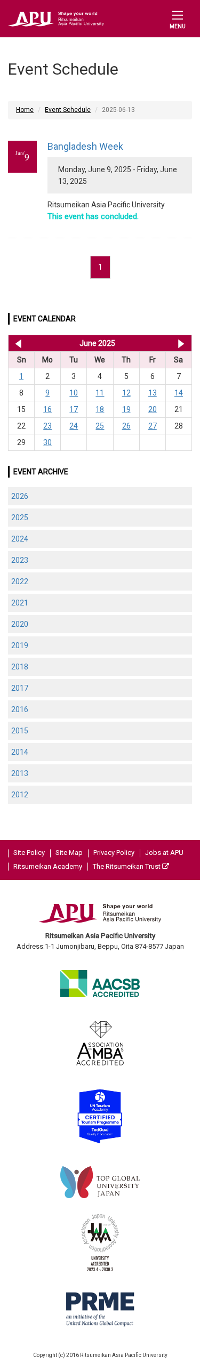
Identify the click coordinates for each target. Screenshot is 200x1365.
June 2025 (97, 343)
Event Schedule (68, 110)
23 (47, 426)
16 (47, 409)
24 (73, 426)
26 (126, 426)
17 (73, 409)
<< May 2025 (16, 343)
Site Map (69, 853)
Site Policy (29, 853)
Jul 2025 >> (181, 343)
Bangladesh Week (85, 146)
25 (99, 426)
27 (152, 426)
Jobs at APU (164, 853)
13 (152, 393)
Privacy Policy (113, 853)
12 (126, 393)
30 (47, 442)
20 (152, 409)
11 (99, 393)
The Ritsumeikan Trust (127, 866)
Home (25, 110)
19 (126, 409)
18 (99, 409)
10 (73, 393)
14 (178, 393)
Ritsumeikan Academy (47, 866)
